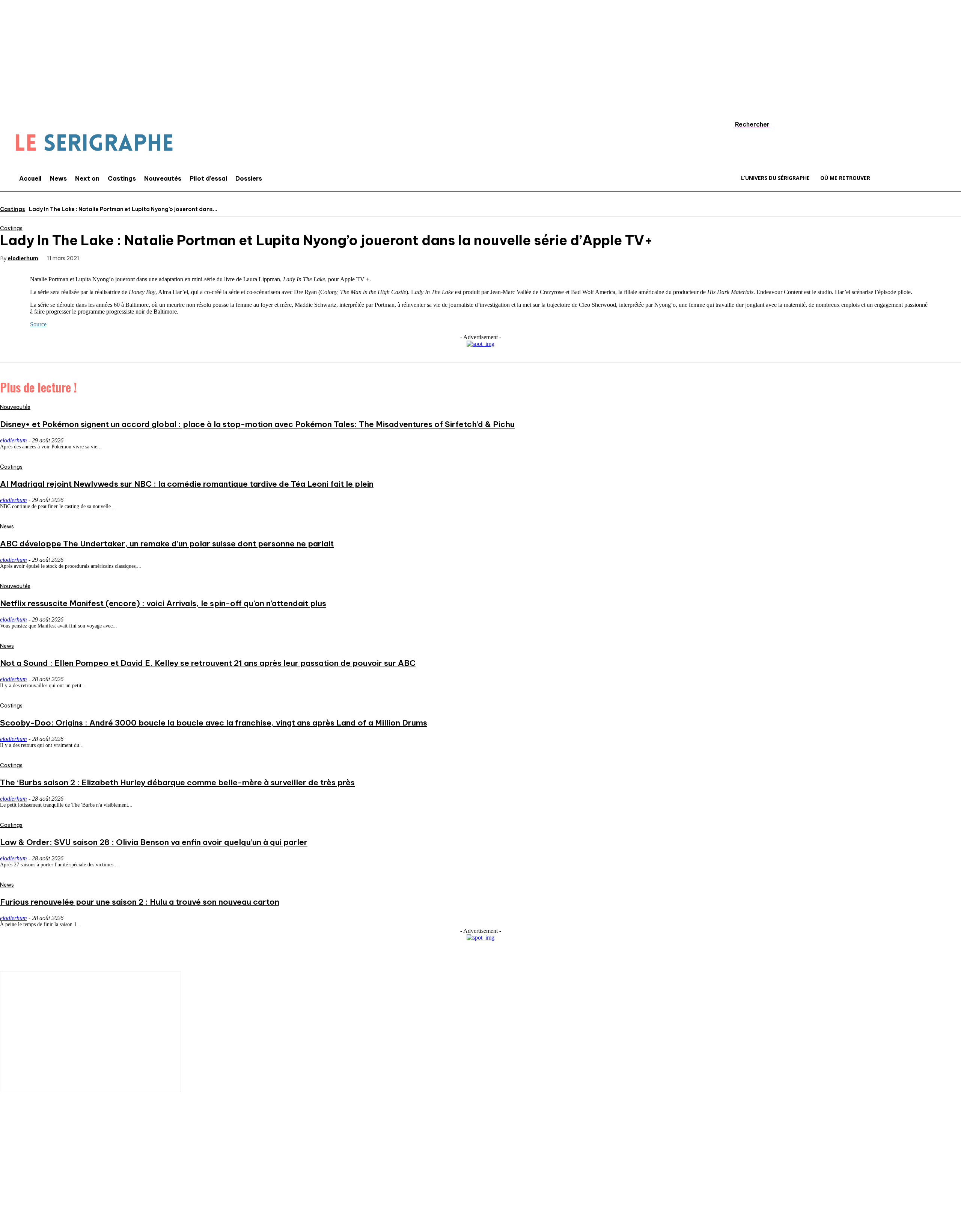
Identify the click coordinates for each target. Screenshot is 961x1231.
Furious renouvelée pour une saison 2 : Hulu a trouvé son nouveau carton (139, 902)
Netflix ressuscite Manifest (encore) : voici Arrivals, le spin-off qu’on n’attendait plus (163, 603)
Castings (12, 209)
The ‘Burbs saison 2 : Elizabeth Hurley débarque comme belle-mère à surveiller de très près (177, 782)
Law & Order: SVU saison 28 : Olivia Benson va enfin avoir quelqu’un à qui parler (153, 842)
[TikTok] (54, 1181)
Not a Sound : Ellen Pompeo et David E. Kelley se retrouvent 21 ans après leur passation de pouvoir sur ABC (208, 663)
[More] (209, 258)
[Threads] (144, 1181)
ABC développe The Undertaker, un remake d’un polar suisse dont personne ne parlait (167, 544)
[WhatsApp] (181, 257)
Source (38, 324)
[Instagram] (32, 1181)
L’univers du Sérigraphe (55, 1155)
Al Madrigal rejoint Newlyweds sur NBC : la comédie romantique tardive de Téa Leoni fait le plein (187, 484)
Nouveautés (15, 407)
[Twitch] (77, 1181)
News (7, 526)
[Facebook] (100, 257)
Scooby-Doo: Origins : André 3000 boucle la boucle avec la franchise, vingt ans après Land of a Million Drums (213, 723)
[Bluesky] (122, 1181)
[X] (127, 257)
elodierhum (23, 258)
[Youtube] (99, 1181)
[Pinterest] (154, 257)
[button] (745, 124)
